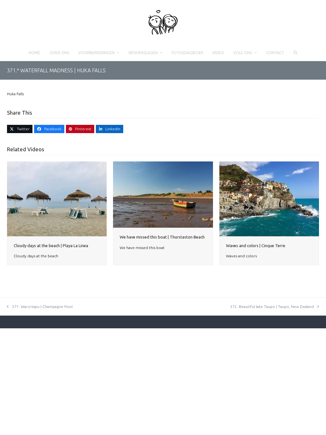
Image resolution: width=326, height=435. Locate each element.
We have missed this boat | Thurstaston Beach (162, 237)
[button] (295, 53)
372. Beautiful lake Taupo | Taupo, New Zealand (272, 306)
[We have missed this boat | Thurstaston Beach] (163, 194)
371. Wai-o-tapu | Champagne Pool (42, 306)
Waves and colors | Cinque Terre (255, 245)
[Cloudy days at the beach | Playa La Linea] (57, 198)
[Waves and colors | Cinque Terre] (269, 198)
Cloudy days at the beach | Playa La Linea (51, 245)
